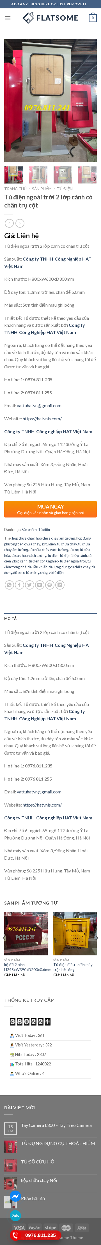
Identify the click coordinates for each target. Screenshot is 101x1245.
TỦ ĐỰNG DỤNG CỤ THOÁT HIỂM (58, 1143)
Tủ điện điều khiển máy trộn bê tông (73, 967)
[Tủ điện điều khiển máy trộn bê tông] (75, 933)
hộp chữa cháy (23, 538)
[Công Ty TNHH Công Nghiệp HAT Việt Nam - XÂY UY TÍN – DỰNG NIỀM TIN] (50, 18)
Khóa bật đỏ (33, 1198)
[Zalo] (15, 1216)
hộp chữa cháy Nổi (39, 1180)
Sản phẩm (42, 189)
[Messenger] (15, 1196)
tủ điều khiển (37, 567)
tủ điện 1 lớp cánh (73, 555)
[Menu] (7, 18)
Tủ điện (65, 189)
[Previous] (13, 100)
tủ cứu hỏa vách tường (29, 555)
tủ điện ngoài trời (73, 561)
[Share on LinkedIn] (60, 585)
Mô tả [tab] (10, 618)
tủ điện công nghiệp (44, 561)
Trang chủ (15, 189)
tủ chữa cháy (67, 544)
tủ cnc (74, 549)
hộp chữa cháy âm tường (55, 538)
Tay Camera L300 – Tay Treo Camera (56, 1125)
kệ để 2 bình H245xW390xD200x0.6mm (27, 967)
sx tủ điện (49, 544)
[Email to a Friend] (39, 585)
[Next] (88, 100)
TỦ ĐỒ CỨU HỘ (37, 1161)
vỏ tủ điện (56, 572)
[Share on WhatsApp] (9, 585)
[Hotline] (15, 1235)
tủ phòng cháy (36, 572)
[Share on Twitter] (29, 585)
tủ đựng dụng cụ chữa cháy (69, 567)
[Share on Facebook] (19, 585)
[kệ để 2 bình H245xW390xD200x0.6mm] (26, 933)
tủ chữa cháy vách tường (48, 549)
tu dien (53, 555)
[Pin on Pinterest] (49, 585)
